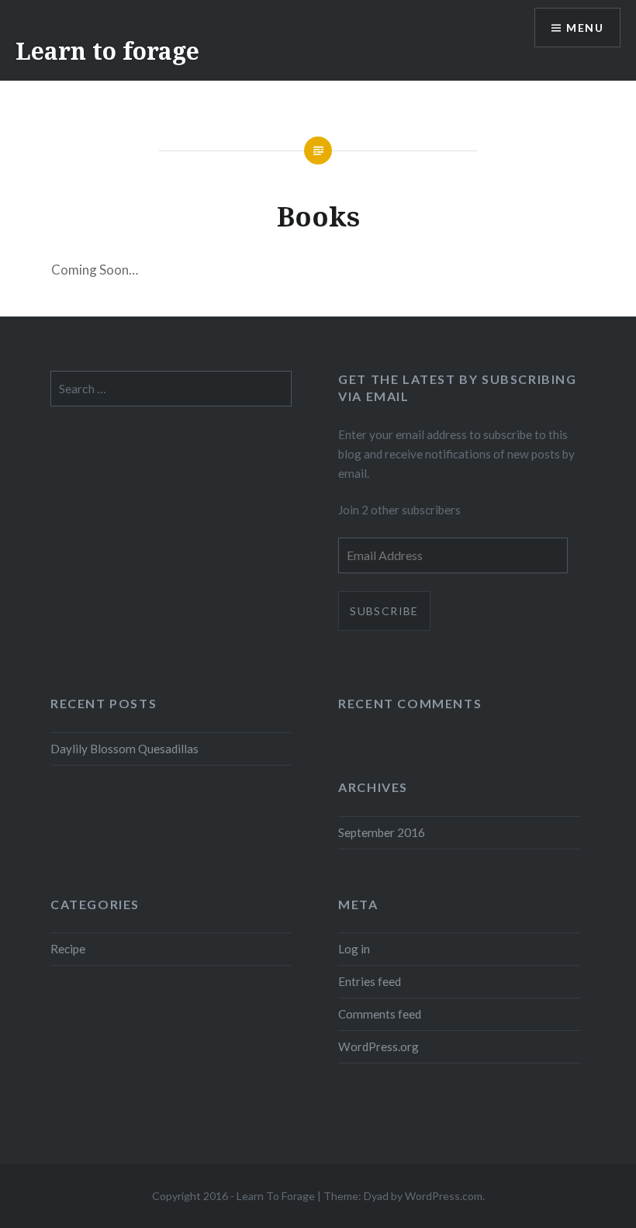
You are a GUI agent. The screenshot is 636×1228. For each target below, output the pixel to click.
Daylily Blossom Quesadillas (124, 749)
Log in (354, 949)
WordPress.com (443, 1195)
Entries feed (369, 981)
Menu (584, 27)
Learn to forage (107, 51)
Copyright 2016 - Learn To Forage (233, 1195)
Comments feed (379, 1014)
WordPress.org (378, 1046)
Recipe (67, 949)
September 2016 (381, 832)
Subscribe (384, 610)
